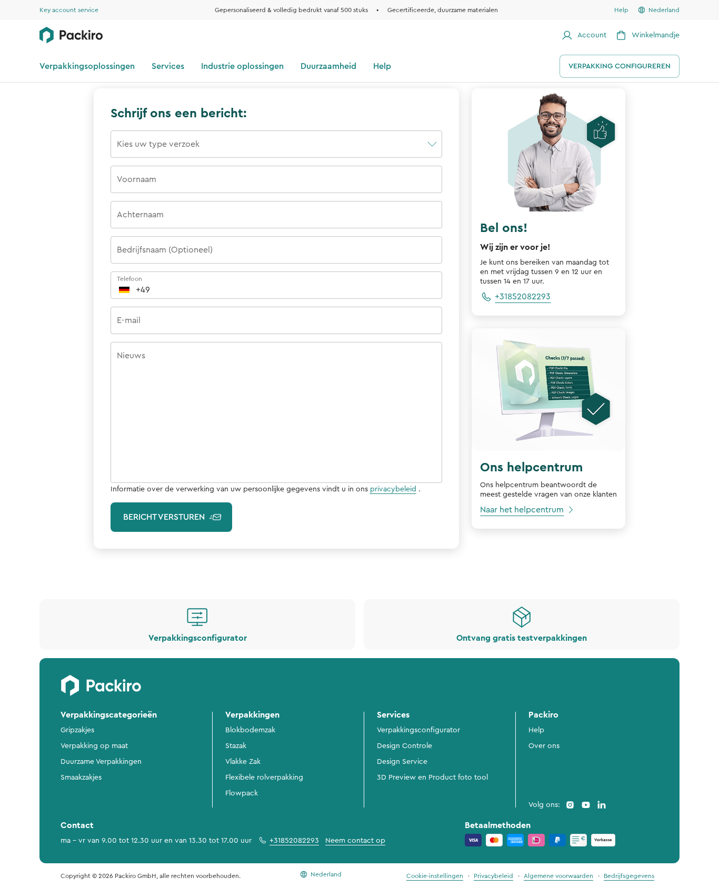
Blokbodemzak (250, 730)
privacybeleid (393, 489)
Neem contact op (355, 840)
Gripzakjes (77, 730)
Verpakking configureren (619, 66)
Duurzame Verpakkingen (101, 761)
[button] (277, 143)
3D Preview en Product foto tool (432, 777)
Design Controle (404, 746)
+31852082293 (294, 840)
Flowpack (241, 793)
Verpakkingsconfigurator (418, 730)
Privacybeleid (493, 876)
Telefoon (129, 279)
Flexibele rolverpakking (264, 777)
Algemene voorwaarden (558, 876)
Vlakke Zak (243, 761)
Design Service (402, 761)
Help (536, 730)
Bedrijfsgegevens (629, 876)
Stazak (235, 746)
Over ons (544, 746)
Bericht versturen (164, 517)
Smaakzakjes (81, 777)
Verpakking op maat (94, 746)
